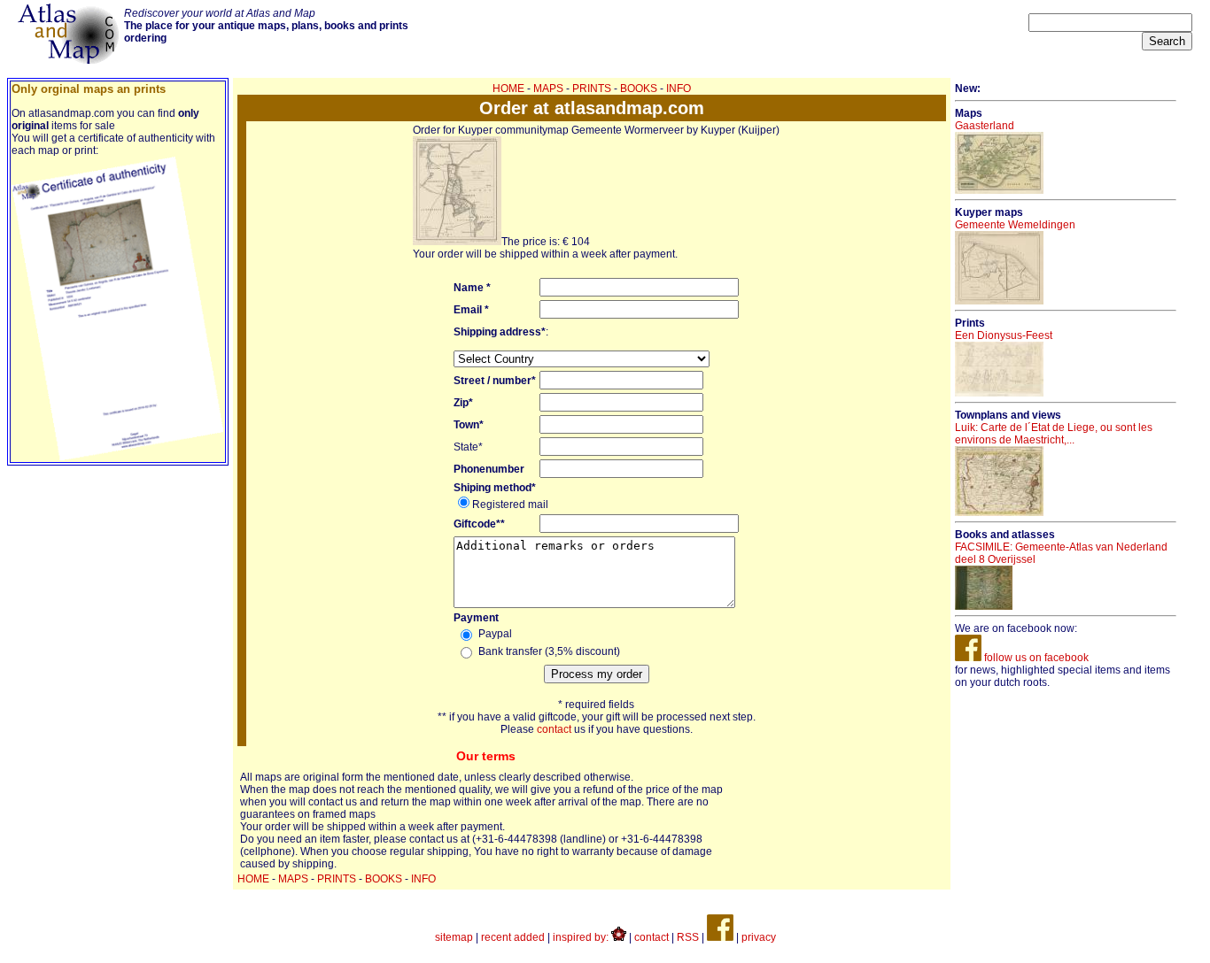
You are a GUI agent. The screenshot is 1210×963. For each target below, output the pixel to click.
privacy (758, 937)
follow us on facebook (1035, 657)
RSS (688, 937)
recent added (513, 937)
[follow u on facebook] (720, 937)
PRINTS (591, 88)
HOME (508, 88)
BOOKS (638, 88)
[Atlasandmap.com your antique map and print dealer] (70, 60)
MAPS (548, 88)
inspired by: (582, 937)
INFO (678, 88)
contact (554, 729)
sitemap (454, 937)
